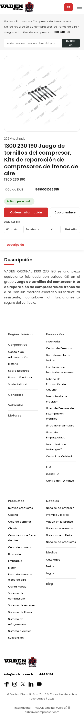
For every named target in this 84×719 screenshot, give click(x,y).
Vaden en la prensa (59, 522)
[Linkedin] (31, 684)
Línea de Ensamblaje (60, 425)
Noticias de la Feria (59, 535)
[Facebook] (6, 684)
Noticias (52, 501)
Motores (14, 415)
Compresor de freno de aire (52, 21)
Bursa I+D (52, 474)
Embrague (15, 561)
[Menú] (79, 7)
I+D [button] (48, 467)
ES (68, 7)
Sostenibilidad (17, 384)
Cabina (13, 515)
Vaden (8, 21)
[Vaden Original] (17, 7)
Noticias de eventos (59, 528)
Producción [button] (55, 334)
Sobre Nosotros (18, 371)
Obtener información (26, 212)
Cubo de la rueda (20, 547)
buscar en (70, 43)
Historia (13, 364)
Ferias (50, 566)
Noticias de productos (61, 542)
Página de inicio (20, 334)
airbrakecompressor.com (42, 712)
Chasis (12, 528)
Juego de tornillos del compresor (26, 32)
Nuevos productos (20, 508)
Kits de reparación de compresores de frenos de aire (40, 27)
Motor (12, 568)
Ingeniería (53, 341)
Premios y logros (57, 515)
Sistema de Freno (20, 612)
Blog (49, 584)
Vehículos (15, 405)
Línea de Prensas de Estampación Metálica (60, 413)
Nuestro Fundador (20, 377)
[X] (22, 684)
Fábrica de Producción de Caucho (56, 384)
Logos (50, 573)
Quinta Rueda (17, 587)
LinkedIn (71, 229)
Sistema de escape (21, 605)
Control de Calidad (59, 456)
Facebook (32, 229)
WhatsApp (13, 229)
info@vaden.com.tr (18, 674)
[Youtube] (39, 684)
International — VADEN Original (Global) (40, 708)
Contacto (15, 395)
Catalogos (53, 560)
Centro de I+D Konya (60, 481)
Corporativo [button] (17, 345)
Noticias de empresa (60, 508)
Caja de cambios (20, 522)
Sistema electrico (20, 631)
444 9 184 (46, 674)
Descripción (15, 245)
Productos (23, 21)
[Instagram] (14, 684)
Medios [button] (51, 552)
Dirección (14, 554)
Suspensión (16, 638)
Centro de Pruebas (59, 348)
